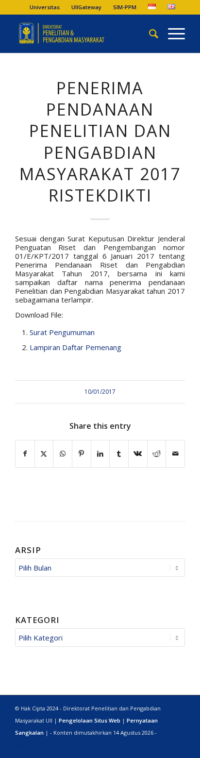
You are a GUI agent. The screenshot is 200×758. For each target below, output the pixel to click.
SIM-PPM (124, 7)
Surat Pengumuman (62, 332)
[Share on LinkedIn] (100, 453)
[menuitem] (45, 7)
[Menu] (171, 33)
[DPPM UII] (83, 33)
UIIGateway (86, 7)
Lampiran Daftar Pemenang (75, 347)
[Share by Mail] (175, 453)
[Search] (148, 33)
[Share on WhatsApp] (62, 453)
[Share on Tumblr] (119, 453)
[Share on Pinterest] (81, 453)
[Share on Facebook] (25, 453)
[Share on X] (44, 453)
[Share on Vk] (138, 453)
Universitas (45, 7)
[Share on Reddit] (157, 453)
